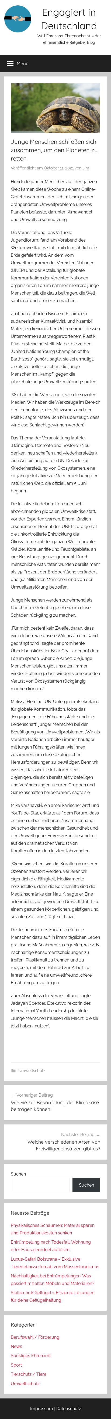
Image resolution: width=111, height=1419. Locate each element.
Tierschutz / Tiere (28, 1374)
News (16, 1346)
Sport (16, 1365)
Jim (86, 168)
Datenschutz (68, 1408)
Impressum (41, 1408)
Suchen (18, 1174)
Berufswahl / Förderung (35, 1337)
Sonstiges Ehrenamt (31, 1355)
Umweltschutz (31, 1070)
